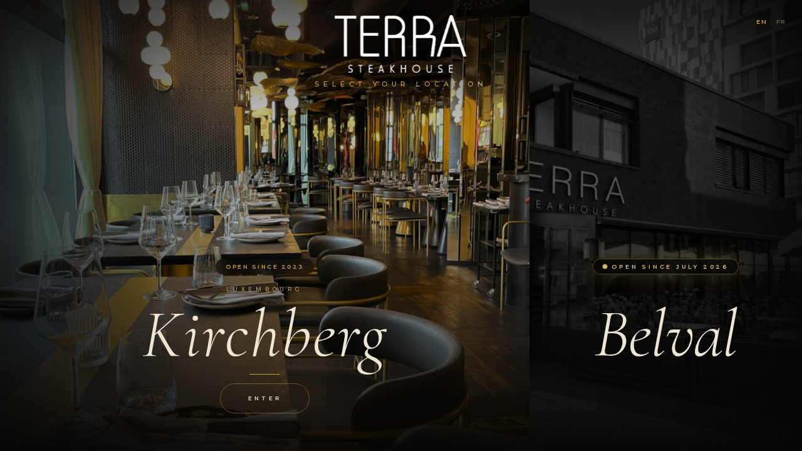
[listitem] (264, 225)
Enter (264, 398)
